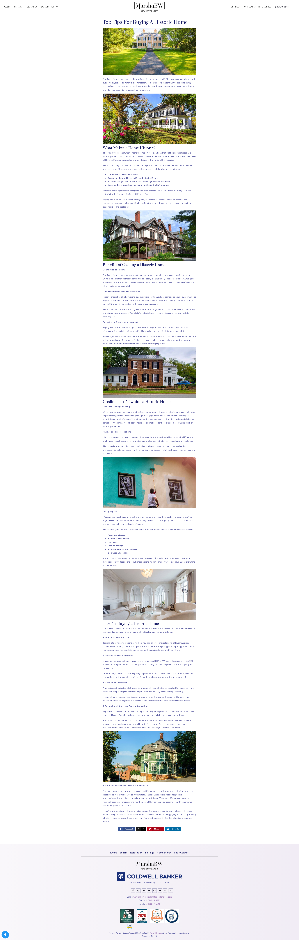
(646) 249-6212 (282, 7)
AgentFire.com (156, 933)
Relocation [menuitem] (31, 7)
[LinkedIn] (143, 890)
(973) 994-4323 (153, 900)
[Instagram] (138, 890)
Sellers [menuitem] (18, 7)
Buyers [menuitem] (7, 7)
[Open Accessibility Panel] (5, 935)
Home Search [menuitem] (249, 7)
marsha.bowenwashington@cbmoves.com (152, 897)
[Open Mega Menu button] (293, 7)
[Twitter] (149, 890)
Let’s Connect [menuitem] (265, 7)
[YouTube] (154, 890)
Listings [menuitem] (235, 7)
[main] (149, 429)
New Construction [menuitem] (49, 7)
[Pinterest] (160, 890)
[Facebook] (133, 890)
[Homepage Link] (149, 6)
